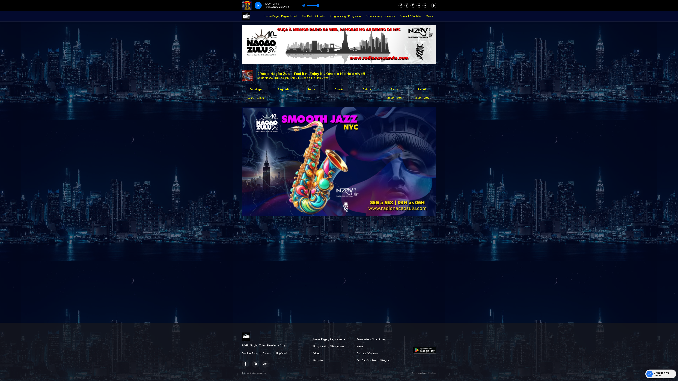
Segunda (283, 89)
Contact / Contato (410, 16)
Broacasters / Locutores (380, 16)
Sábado (422, 89)
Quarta (339, 89)
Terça (311, 89)
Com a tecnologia (419, 373)
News (360, 346)
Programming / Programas (345, 16)
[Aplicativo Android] (434, 5)
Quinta (366, 89)
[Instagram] (413, 5)
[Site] (401, 5)
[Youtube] (425, 5)
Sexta (394, 89)
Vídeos (317, 353)
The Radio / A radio (313, 16)
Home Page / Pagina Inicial (281, 16)
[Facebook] (407, 5)
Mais (429, 16)
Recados (318, 360)
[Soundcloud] (419, 5)
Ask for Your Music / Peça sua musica (376, 360)
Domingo (255, 89)
